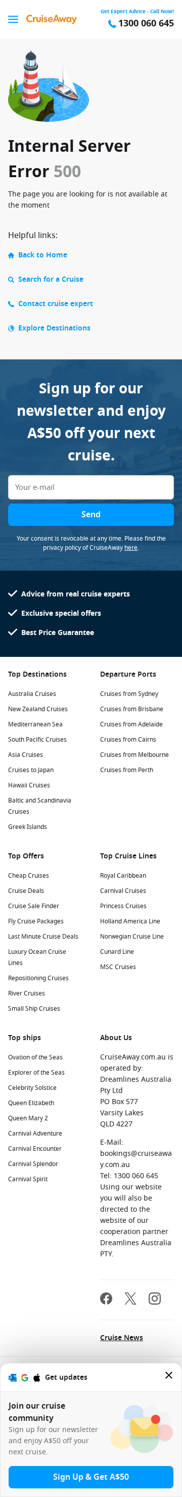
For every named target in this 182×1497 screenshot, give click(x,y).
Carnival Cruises (123, 890)
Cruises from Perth (126, 770)
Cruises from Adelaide (131, 724)
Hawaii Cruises (29, 785)
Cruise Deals (26, 890)
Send (91, 515)
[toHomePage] (51, 19)
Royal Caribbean (123, 875)
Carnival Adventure (35, 1133)
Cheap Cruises (28, 875)
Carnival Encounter (35, 1148)
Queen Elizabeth (31, 1103)
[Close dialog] (169, 1377)
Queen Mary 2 (28, 1118)
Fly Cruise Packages (36, 921)
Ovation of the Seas (35, 1057)
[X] (130, 1299)
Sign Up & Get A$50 (91, 1477)
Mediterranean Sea (35, 724)
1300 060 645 (146, 23)
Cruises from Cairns (128, 739)
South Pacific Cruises (37, 739)
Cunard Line (117, 951)
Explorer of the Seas (36, 1072)
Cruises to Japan (31, 770)
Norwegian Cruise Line (132, 936)
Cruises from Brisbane (131, 709)
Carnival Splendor (33, 1164)
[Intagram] (155, 1299)
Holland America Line (130, 921)
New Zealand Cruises (38, 709)
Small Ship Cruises (34, 1008)
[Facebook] (106, 1299)
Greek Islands (27, 826)
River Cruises (26, 993)
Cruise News (121, 1338)
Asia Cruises (25, 754)
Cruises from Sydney (129, 693)
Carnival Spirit (28, 1179)
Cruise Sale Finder (33, 906)
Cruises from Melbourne (134, 754)
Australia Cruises (32, 693)
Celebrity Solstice (32, 1087)
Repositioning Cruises (38, 978)
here (131, 547)
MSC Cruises (118, 967)
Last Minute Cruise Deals (43, 936)
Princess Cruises (123, 906)
